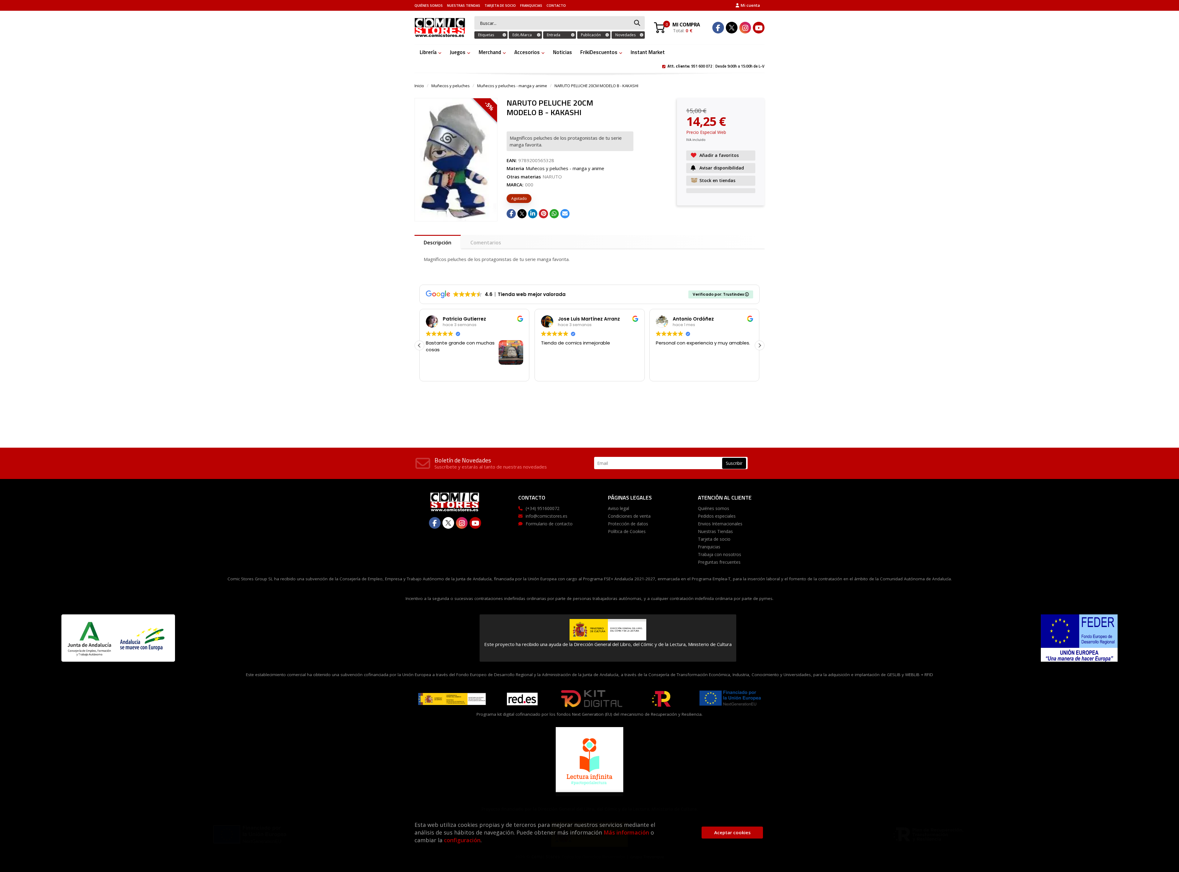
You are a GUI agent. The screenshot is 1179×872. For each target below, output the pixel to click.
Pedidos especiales (717, 516)
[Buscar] (637, 23)
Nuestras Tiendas (463, 5)
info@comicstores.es (546, 516)
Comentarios (485, 242)
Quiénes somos (428, 5)
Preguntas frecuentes (719, 562)
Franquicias (531, 5)
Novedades (625, 34)
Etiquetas (486, 34)
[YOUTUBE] (759, 27)
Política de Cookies (627, 531)
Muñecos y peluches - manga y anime (512, 85)
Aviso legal (618, 508)
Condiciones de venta (629, 516)
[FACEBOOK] (718, 27)
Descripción (437, 242)
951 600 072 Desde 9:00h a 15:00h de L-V (716, 65)
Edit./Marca (522, 34)
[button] (759, 345)
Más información (626, 832)
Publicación (591, 34)
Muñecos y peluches (450, 85)
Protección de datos (628, 524)
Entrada (553, 34)
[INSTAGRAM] (745, 27)
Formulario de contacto (549, 524)
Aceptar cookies (732, 832)
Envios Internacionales (720, 524)
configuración (462, 840)
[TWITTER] (731, 27)
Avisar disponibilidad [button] (721, 168)
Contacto (556, 5)
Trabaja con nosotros (719, 554)
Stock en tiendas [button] (717, 180)
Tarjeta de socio (500, 5)
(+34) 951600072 (542, 508)
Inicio (419, 85)
